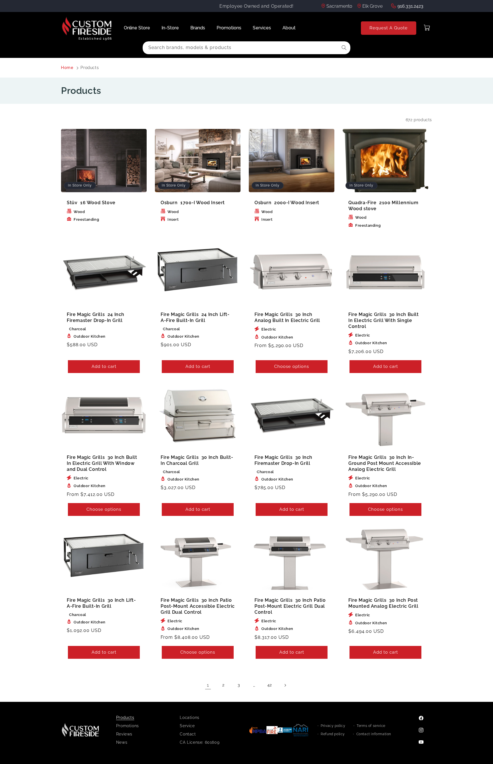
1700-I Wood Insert (193, 202)
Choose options (291, 366)
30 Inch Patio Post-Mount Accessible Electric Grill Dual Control (198, 606)
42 (269, 685)
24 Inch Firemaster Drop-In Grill (95, 317)
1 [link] (208, 685)
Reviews (124, 734)
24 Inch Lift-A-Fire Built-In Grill (195, 317)
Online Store (137, 28)
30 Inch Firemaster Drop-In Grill (283, 460)
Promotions (229, 28)
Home (67, 67)
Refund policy (333, 734)
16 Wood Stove (91, 202)
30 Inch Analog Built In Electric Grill (287, 317)
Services (262, 28)
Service (187, 726)
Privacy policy (333, 726)
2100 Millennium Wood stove (383, 205)
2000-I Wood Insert (286, 202)
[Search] (344, 47)
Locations (189, 717)
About (289, 28)
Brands (197, 28)
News (121, 742)
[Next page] (285, 685)
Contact (188, 734)
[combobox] (246, 47)
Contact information (373, 734)
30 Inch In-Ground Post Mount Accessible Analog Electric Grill (384, 463)
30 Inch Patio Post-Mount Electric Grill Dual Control (290, 606)
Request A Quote (388, 28)
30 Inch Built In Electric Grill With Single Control (383, 320)
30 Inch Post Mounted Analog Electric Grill (383, 603)
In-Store (170, 28)
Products (89, 67)
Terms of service (371, 726)
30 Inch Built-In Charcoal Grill (197, 460)
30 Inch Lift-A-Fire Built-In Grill (101, 603)
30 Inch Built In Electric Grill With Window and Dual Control (102, 463)
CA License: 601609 (199, 742)
